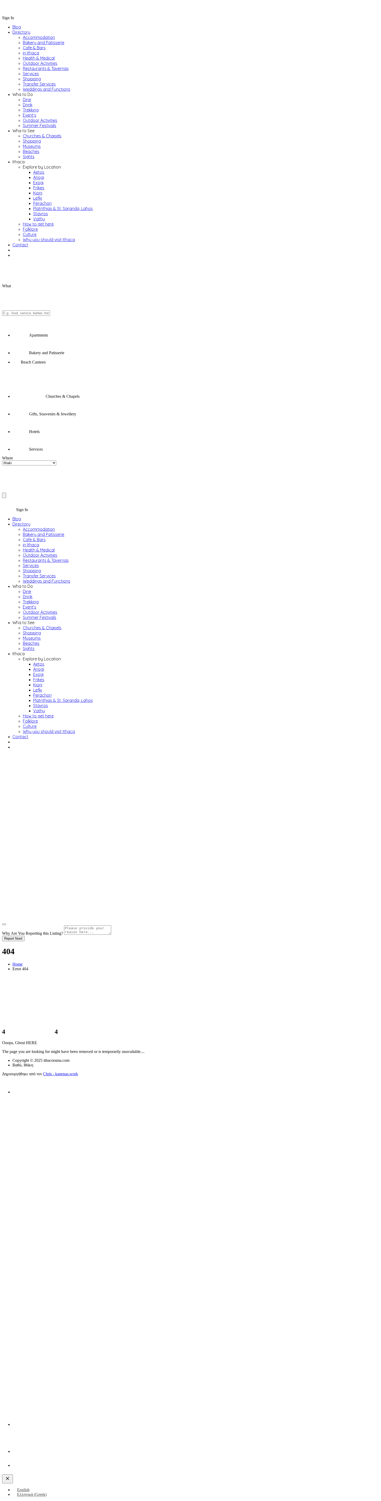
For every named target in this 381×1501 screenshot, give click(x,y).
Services (31, 73)
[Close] (4, 924)
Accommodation (39, 37)
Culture (30, 234)
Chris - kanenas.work (60, 1074)
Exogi (38, 182)
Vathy (39, 218)
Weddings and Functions (46, 89)
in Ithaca (31, 52)
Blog (16, 27)
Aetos (38, 172)
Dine (27, 99)
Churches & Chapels (42, 135)
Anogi (38, 177)
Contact (20, 244)
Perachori (42, 203)
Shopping (32, 78)
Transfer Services (39, 84)
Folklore (30, 229)
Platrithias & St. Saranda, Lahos (63, 208)
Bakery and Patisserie (43, 42)
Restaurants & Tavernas (46, 68)
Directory (21, 32)
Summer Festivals (39, 125)
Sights (28, 156)
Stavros (40, 213)
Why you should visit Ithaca (49, 239)
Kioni (37, 193)
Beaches (31, 151)
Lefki (37, 198)
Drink (27, 104)
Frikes (38, 187)
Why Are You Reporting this (32, 933)
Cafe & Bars (34, 47)
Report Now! (13, 938)
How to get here (38, 224)
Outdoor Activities (40, 63)
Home (17, 964)
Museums (32, 146)
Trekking (31, 110)
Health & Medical (39, 58)
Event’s (29, 115)
